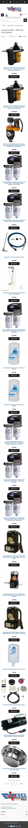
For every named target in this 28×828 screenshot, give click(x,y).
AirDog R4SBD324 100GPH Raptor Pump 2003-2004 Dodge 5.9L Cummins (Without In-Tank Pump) (14, 557)
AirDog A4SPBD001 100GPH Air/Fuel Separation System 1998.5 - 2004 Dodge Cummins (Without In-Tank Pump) (14, 183)
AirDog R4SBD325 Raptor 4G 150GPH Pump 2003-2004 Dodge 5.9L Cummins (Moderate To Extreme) (14, 595)
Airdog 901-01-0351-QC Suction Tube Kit (14, 257)
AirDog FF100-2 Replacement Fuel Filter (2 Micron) (14, 405)
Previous (7, 783)
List (26, 36)
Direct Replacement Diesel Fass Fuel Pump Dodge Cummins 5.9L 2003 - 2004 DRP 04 (14, 736)
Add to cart (14, 76)
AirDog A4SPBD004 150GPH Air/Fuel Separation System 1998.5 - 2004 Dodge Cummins (14, 221)
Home (3, 25)
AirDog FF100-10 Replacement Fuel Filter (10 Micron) (14, 368)
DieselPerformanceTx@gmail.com (8, 808)
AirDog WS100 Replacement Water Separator (14, 669)
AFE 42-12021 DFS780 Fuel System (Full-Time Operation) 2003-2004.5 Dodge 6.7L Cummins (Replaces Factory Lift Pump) (14, 145)
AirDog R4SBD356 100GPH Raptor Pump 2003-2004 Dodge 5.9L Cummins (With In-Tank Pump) (14, 633)
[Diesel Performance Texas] (3, 2)
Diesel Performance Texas (11, 823)
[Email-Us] (10, 2)
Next (21, 783)
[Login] (24, 2)
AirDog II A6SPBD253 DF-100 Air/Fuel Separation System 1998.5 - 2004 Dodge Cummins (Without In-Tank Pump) (14, 443)
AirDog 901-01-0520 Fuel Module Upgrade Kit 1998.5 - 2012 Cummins (14, 293)
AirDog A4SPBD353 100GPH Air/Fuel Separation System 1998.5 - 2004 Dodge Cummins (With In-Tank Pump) (14, 331)
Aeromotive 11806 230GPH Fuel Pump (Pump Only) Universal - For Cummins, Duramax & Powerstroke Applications (14, 107)
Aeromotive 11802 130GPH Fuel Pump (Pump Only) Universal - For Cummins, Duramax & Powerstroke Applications (14, 69)
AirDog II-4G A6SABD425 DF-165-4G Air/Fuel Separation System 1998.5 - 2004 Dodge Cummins (14, 481)
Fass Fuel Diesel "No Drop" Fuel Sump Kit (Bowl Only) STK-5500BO (14, 769)
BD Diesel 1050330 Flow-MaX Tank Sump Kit (14, 704)
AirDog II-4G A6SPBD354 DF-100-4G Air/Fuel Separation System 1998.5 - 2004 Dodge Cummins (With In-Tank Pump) (14, 519)
